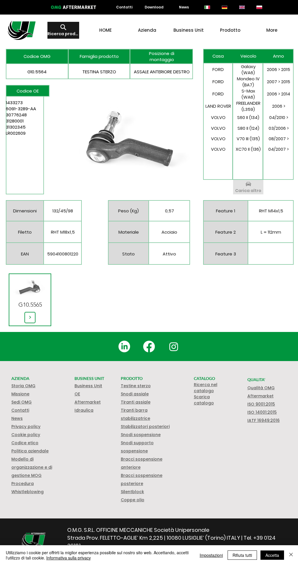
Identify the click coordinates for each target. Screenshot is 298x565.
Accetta (272, 555)
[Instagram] (174, 346)
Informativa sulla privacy (68, 558)
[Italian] (207, 7)
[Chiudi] (291, 555)
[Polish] (259, 7)
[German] (224, 7)
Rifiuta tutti (242, 555)
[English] (242, 7)
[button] (25, 435)
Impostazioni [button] (211, 555)
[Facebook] (149, 346)
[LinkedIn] (124, 346)
